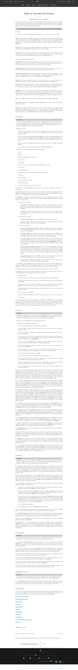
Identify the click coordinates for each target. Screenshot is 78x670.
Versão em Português (20, 633)
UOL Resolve (21, 1)
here (58, 268)
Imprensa (34, 5)
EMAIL (64, 1)
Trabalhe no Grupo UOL (43, 5)
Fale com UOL (53, 5)
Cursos (15, 1)
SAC (73, 1)
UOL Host (6, 1)
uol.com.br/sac (59, 668)
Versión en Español (30, 633)
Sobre (23, 5)
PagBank (11, 1)
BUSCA (58, 1)
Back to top (60, 633)
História (28, 5)
